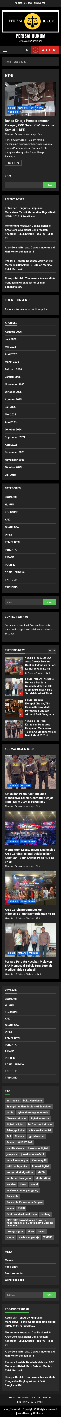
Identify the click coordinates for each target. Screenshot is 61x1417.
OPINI (8, 534)
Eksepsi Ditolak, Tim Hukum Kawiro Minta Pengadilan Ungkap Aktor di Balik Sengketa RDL (30, 282)
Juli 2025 (10, 407)
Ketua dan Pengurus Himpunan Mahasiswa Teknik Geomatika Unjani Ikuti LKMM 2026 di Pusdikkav (30, 212)
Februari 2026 (13, 369)
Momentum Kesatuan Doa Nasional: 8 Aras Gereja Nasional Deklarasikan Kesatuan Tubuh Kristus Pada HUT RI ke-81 (14, 729)
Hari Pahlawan (15, 1148)
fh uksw (19, 1136)
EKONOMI (11, 497)
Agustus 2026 (13, 331)
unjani (41, 1231)
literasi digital (40, 1166)
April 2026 (11, 354)
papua (10, 1208)
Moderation (42, 1178)
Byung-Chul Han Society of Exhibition (29, 1106)
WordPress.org (14, 1279)
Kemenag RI (39, 1160)
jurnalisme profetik (33, 1154)
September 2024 (15, 437)
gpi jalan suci (36, 1136)
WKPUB (47, 1237)
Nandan (11, 1184)
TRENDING (13, 112)
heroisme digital (38, 1148)
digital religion (15, 1124)
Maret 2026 (12, 361)
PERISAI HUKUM (30, 35)
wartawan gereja (29, 1237)
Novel (34, 1184)
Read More (14, 163)
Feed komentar (14, 1273)
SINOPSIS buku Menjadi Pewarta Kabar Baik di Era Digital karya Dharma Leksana (30, 1223)
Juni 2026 (10, 339)
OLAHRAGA (12, 527)
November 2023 (14, 459)
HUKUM (11, 108)
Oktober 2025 (13, 391)
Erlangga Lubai (16, 1130)
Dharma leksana (16, 1118)
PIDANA (40, 108)
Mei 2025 (10, 414)
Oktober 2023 (13, 467)
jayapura (12, 1154)
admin (10, 134)
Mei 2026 (10, 346)
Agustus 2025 (13, 399)
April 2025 (11, 422)
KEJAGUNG (23, 108)
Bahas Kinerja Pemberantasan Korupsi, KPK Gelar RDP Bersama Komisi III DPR (29, 125)
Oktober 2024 (13, 429)
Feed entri (11, 1266)
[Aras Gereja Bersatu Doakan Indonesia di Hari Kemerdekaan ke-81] (30, 888)
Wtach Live (49, 50)
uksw (30, 1231)
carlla (10, 1112)
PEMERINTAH (13, 542)
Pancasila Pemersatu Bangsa (25, 1202)
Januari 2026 (12, 376)
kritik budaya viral (17, 1166)
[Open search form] (27, 50)
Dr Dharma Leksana (40, 1124)
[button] (5, 50)
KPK (32, 108)
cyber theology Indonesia (32, 1112)
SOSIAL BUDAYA (15, 572)
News (23, 1184)
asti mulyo (13, 1100)
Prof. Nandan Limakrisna (22, 1214)
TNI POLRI (11, 579)
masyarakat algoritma (20, 1172)
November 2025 (14, 384)
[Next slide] (54, 651)
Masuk (9, 1260)
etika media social (40, 1130)
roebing (45, 1214)
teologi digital (15, 1231)
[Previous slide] (50, 651)
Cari (8, 175)
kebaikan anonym (17, 1160)
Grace (10, 1142)
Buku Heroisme (32, 1100)
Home (11, 1397)
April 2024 (11, 444)
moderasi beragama (19, 1178)
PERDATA (11, 549)
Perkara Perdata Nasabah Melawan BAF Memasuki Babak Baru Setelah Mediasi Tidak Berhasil (29, 265)
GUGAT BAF (25, 1142)
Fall (9, 1136)
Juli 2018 (10, 474)
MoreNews (23, 1413)
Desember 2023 (14, 452)
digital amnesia (39, 1118)
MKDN (41, 1172)
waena (10, 1237)
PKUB (21, 1208)
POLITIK (10, 564)
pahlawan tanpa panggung (22, 1190)
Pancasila (12, 1196)
